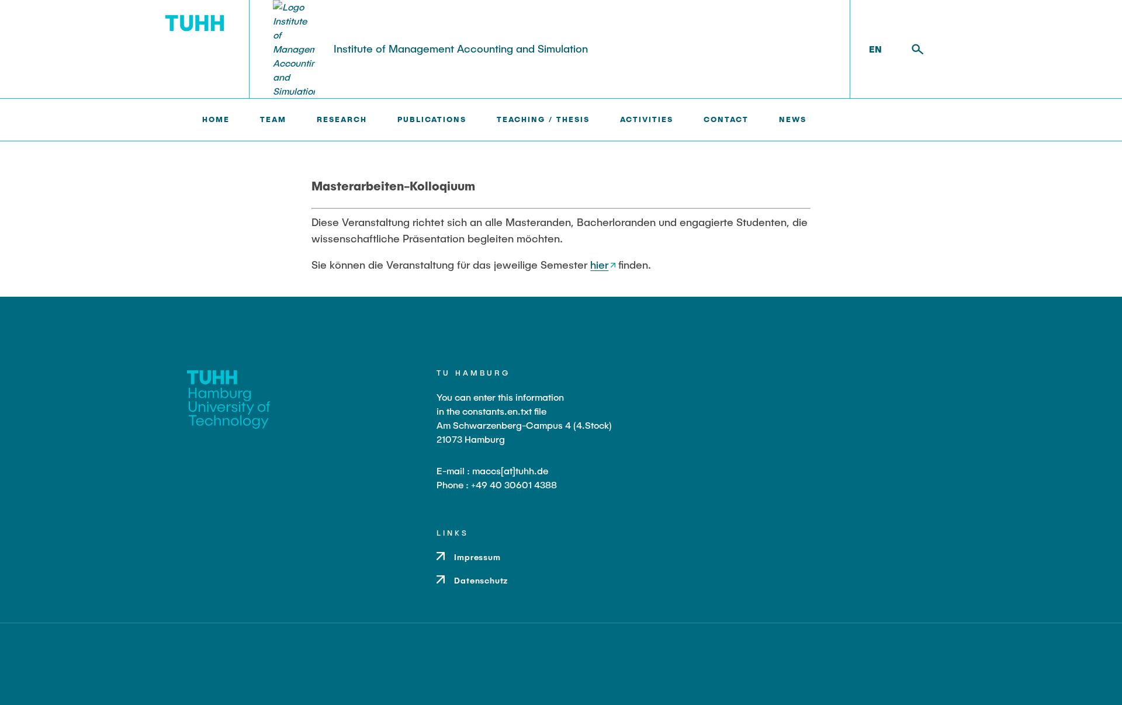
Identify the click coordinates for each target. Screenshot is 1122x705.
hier (599, 264)
